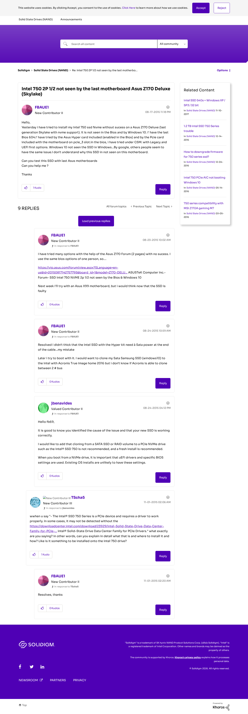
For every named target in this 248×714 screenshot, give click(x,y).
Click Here (128, 7)
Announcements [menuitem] (71, 19)
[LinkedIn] (42, 667)
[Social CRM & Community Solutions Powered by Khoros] (221, 706)
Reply (163, 189)
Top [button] (24, 705)
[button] (201, 8)
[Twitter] (32, 667)
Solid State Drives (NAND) (51, 70)
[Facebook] (20, 667)
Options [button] (222, 70)
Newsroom (28, 680)
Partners (58, 680)
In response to (66, 245)
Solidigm (24, 70)
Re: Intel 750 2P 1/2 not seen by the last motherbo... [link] (105, 70)
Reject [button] (221, 8)
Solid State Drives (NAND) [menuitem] (36, 19)
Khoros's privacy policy (188, 657)
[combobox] (108, 44)
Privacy (79, 680)
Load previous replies (96, 221)
